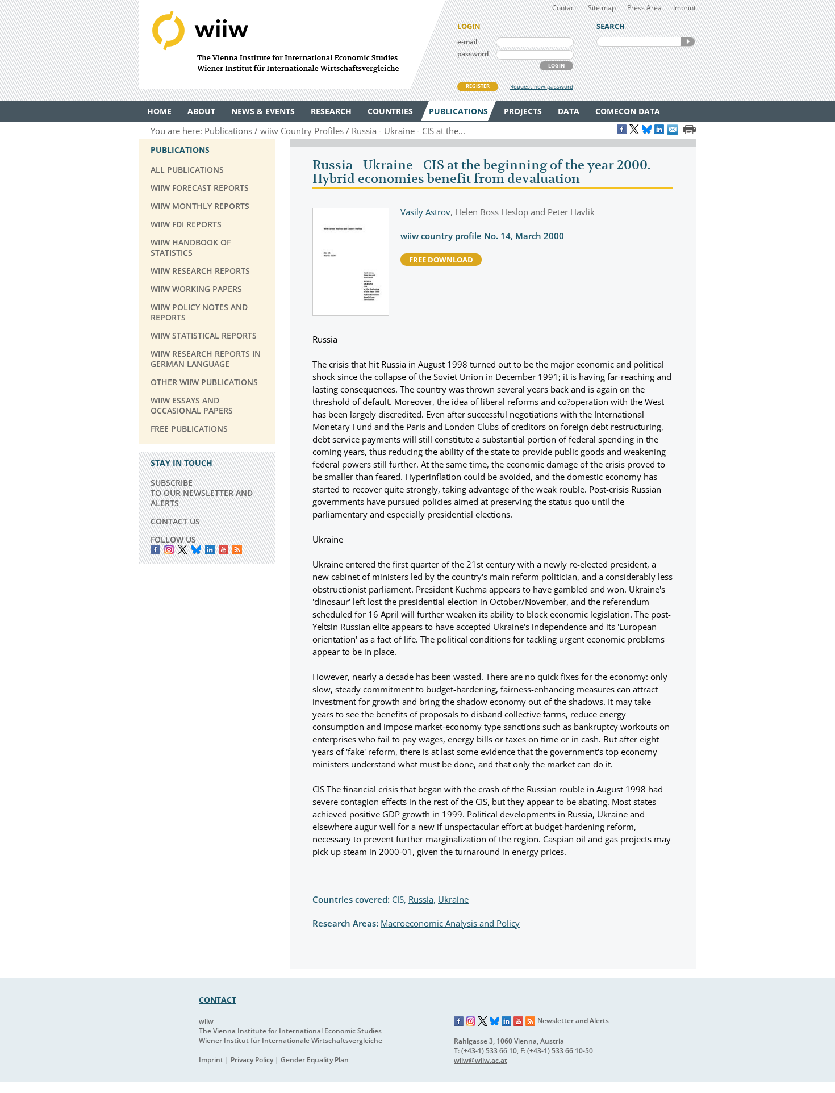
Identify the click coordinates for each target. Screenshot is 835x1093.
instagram (169, 549)
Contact (564, 7)
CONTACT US (175, 521)
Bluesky (196, 549)
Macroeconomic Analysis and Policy (450, 923)
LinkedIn (210, 549)
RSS (237, 549)
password (473, 54)
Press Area (644, 7)
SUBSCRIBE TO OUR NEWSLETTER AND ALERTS (202, 492)
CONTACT (217, 999)
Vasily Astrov (425, 212)
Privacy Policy (252, 1060)
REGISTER (478, 86)
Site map (602, 7)
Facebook (155, 549)
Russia (420, 899)
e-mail (467, 42)
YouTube (223, 549)
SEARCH (688, 41)
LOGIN (556, 65)
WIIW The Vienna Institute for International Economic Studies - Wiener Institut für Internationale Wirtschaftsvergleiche (292, 44)
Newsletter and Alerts (573, 1020)
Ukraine (453, 899)
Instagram (471, 1021)
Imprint (684, 7)
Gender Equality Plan (315, 1060)
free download (441, 260)
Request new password (541, 86)
